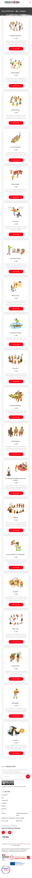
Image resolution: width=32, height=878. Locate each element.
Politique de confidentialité (8, 818)
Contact (4, 813)
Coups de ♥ (4, 795)
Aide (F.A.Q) (19, 821)
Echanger (4, 803)
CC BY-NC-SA (25, 843)
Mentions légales (20, 818)
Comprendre (5, 800)
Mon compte (5, 821)
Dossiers (4, 806)
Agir (3, 797)
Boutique (4, 808)
